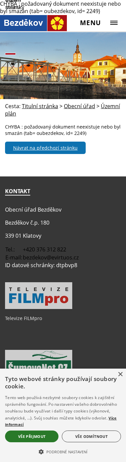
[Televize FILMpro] (38, 307)
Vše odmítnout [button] (91, 436)
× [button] (120, 374)
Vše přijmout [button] (32, 436)
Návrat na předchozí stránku (45, 148)
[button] (63, 451)
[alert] (63, 415)
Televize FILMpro (23, 318)
